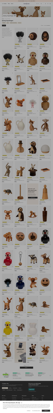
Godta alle (46, 410)
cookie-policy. (5, 408)
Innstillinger (28, 410)
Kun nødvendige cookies (36, 410)
